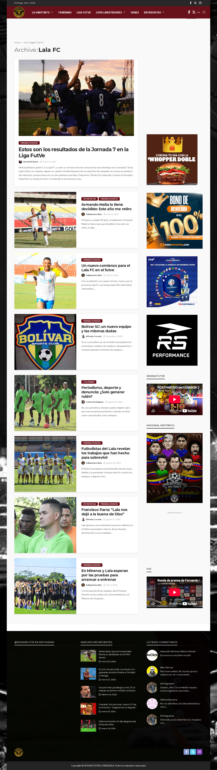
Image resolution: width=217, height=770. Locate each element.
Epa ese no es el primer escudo (175, 655)
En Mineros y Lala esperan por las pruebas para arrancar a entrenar (104, 575)
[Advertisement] (108, 29)
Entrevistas (152, 12)
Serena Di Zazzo (30, 161)
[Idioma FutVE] (19, 12)
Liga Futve (84, 12)
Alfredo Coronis (94, 336)
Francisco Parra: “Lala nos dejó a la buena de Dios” (104, 512)
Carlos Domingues (94, 402)
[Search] (204, 12)
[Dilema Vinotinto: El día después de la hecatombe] (88, 726)
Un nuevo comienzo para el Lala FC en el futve (105, 267)
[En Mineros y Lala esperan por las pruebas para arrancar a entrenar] (45, 586)
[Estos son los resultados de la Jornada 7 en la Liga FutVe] (76, 98)
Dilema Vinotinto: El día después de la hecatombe (117, 723)
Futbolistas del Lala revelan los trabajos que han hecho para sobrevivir (105, 453)
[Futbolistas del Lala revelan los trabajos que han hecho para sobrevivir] (45, 464)
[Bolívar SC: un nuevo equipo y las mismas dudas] (45, 342)
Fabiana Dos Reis (94, 214)
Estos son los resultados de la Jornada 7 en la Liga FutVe (74, 152)
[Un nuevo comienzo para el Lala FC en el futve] (45, 281)
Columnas (88, 382)
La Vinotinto (41, 12)
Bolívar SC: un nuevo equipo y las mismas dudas (106, 328)
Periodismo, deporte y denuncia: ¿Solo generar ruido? (103, 392)
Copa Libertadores (109, 12)
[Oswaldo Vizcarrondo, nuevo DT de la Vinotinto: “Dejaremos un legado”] (88, 709)
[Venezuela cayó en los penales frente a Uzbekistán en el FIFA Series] (88, 656)
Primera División (29, 143)
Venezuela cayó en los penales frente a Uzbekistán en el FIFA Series (115, 654)
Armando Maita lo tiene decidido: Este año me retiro (106, 206)
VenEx (135, 12)
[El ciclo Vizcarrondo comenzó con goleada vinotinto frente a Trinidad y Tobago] (88, 674)
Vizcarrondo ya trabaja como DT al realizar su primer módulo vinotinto (117, 689)
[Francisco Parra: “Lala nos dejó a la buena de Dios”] (45, 525)
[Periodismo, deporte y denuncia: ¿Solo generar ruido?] (45, 403)
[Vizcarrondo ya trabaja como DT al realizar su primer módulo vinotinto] (88, 692)
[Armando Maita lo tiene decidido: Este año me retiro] (45, 220)
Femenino (65, 12)
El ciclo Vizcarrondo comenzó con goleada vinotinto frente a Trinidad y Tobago (117, 672)
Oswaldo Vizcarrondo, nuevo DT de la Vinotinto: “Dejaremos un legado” (117, 706)
